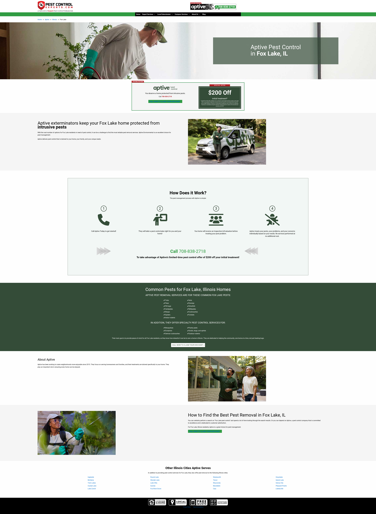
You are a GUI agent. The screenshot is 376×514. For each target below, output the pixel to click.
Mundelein (216, 486)
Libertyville (279, 489)
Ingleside (91, 477)
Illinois (54, 19)
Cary (214, 489)
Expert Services (147, 14)
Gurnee (152, 486)
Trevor (215, 480)
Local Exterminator (164, 14)
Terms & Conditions (198, 507)
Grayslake (279, 477)
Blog (204, 14)
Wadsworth (217, 477)
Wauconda (217, 483)
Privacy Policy (187, 507)
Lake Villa (153, 483)
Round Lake (154, 477)
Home (138, 14)
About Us (195, 14)
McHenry (91, 480)
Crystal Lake (92, 486)
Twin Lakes (92, 483)
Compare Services (181, 14)
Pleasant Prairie (281, 486)
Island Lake (280, 480)
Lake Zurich (92, 489)
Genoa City (279, 483)
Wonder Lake (154, 480)
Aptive (47, 19)
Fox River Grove (155, 489)
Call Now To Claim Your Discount (164, 101)
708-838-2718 (192, 251)
